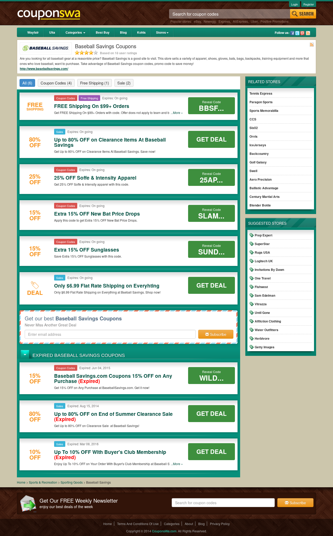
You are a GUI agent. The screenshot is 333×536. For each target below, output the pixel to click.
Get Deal (211, 139)
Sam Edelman (265, 295)
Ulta (52, 32)
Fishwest (261, 286)
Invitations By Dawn (269, 269)
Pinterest (302, 33)
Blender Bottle (260, 205)
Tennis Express (260, 93)
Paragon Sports (261, 102)
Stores (161, 32)
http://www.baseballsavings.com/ (44, 68)
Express (224, 21)
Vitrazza (261, 304)
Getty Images (264, 347)
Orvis (253, 136)
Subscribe (217, 334)
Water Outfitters (266, 329)
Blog (123, 32)
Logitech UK (264, 261)
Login (294, 4)
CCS (252, 119)
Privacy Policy (220, 523)
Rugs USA (262, 252)
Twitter (297, 33)
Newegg (210, 21)
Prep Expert (263, 235)
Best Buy (103, 32)
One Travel (263, 278)
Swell (253, 170)
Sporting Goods (72, 482)
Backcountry (259, 153)
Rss (308, 33)
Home (21, 482)
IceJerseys (257, 145)
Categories (74, 32)
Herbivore (262, 338)
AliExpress (240, 21)
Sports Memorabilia (263, 110)
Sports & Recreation (43, 482)
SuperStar (262, 243)
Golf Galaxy (258, 162)
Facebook (292, 33)
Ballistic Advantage (263, 188)
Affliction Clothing (268, 321)
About (189, 523)
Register (308, 4)
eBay (197, 21)
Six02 (253, 127)
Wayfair (33, 32)
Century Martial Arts (264, 196)
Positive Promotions (274, 21)
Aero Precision (260, 179)
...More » (177, 112)
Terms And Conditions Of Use (138, 523)
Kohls (141, 32)
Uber (254, 21)
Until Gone (262, 312)
